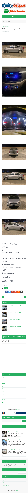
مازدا (3, 394)
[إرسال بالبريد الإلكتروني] (21, 292)
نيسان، (3, 399)
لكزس (3, 391)
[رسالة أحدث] (25, 297)
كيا (2, 388)
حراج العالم (18, 490)
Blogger (18, 409)
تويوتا (3, 380)
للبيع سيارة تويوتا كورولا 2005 (14, 449)
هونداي (6, 288)
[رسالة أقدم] (3, 297)
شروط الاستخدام (5, 485)
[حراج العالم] (14, 7)
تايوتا (3, 377)
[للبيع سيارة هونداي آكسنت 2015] (4, 314)
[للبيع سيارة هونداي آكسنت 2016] (4, 307)
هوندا (3, 402)
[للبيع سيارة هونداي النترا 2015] (4, 321)
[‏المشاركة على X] (9, 292)
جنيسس (3, 383)
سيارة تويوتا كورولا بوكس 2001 (15, 439)
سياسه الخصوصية (5, 480)
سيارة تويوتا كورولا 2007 (13, 431)
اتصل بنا (3, 482)
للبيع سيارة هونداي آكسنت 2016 (14, 305)
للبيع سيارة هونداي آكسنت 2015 (14, 312)
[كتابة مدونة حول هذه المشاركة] (18, 292)
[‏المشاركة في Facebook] (6, 292)
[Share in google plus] (12, 292)
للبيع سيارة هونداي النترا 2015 (14, 319)
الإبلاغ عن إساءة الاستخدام (9, 426)
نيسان (3, 397)
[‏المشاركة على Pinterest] (15, 292)
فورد (3, 386)
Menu (14, 16)
